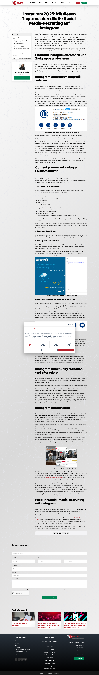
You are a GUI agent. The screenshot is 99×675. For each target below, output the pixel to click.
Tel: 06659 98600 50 (79, 653)
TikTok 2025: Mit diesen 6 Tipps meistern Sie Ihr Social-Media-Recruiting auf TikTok (75, 625)
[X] (57, 533)
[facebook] (19, 659)
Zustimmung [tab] (32, 328)
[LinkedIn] (60, 533)
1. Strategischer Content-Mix (19, 43)
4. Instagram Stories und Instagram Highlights (22, 48)
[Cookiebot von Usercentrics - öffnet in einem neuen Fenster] (69, 324)
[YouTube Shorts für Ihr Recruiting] (23, 616)
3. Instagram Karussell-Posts (19, 46)
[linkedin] (16, 659)
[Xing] (65, 533)
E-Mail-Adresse (15, 565)
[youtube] (25, 659)
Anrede (14, 557)
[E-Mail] (68, 533)
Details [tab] (49, 328)
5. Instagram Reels (17, 50)
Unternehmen (15, 550)
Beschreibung (15, 578)
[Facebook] (54, 533)
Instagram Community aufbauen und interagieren (20, 54)
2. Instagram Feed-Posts (18, 44)
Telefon (14, 572)
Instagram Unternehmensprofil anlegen (20, 40)
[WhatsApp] (62, 533)
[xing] (22, 659)
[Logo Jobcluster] (18, 1)
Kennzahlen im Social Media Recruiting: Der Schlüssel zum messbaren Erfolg (48, 625)
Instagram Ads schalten (17, 56)
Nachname (67, 557)
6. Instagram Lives (17, 51)
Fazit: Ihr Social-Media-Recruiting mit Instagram (22, 58)
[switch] (43, 345)
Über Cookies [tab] (66, 328)
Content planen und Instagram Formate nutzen (22, 41)
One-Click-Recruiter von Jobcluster (54, 477)
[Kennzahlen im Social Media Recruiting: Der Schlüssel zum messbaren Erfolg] (49, 616)
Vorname (40, 557)
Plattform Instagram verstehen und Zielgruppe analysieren (21, 37)
